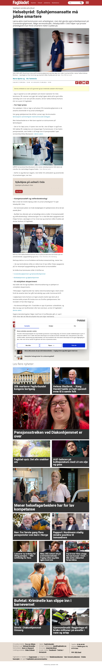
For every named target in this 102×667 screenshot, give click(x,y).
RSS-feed (78, 652)
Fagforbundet (49, 644)
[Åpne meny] (87, 3)
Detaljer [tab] (51, 326)
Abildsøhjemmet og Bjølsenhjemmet (26, 278)
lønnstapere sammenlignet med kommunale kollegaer (31, 117)
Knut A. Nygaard (28, 648)
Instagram (42, 652)
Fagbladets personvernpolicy (36, 659)
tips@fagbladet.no (59, 646)
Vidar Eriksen (30, 650)
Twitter (60, 650)
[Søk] (81, 2)
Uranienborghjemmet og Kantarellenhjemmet (30, 274)
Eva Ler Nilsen (30, 644)
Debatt (40, 3)
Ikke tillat (28, 345)
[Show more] (19, 191)
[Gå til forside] (21, 3)
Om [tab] (75, 326)
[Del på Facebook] (76, 82)
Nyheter (33, 3)
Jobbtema (47, 3)
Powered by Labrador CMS (51, 664)
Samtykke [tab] (27, 326)
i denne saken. (38, 134)
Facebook (52, 650)
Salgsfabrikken (51, 648)
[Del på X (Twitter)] (80, 82)
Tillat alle (73, 345)
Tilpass (50, 345)
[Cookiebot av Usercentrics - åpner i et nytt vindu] (78, 321)
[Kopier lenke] (87, 82)
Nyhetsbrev (55, 3)
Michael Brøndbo (29, 646)
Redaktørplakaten (56, 657)
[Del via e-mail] (83, 82)
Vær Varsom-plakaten (72, 657)
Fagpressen (33, 657)
